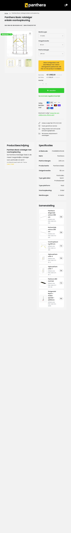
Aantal (40, 80)
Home (6, 13)
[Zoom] (30, 33)
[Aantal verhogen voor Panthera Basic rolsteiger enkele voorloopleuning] (46, 84)
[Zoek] (61, 5)
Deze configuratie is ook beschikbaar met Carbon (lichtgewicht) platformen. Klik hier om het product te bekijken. (51, 66)
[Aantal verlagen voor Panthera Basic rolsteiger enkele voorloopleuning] (39, 84)
